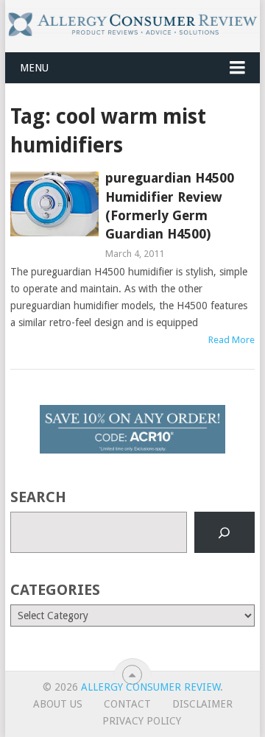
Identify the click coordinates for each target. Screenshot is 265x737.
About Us (57, 704)
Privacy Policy (141, 721)
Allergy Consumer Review (150, 687)
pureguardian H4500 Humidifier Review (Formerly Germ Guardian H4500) (169, 205)
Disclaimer (202, 704)
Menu (34, 68)
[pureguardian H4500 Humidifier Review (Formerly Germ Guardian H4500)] (54, 204)
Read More (231, 339)
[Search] (224, 532)
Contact (127, 704)
